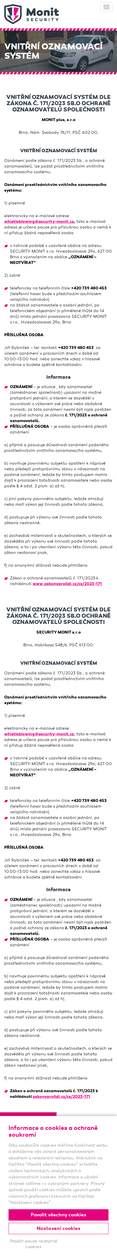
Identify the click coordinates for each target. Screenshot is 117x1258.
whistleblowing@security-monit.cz (39, 221)
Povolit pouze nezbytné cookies (33, 1243)
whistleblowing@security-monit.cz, (39, 734)
